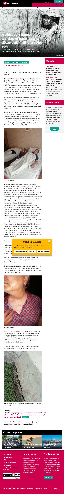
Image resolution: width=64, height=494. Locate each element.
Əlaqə (45, 488)
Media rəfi (16, 488)
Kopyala (25, 417)
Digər (58, 8)
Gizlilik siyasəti (8, 490)
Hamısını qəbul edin (21, 251)
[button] (62, 8)
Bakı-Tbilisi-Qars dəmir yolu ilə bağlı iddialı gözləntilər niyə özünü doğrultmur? (54, 82)
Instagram (8, 457)
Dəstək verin (59, 1)
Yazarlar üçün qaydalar (27, 488)
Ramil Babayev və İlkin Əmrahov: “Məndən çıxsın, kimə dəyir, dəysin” (54, 92)
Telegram (8, 465)
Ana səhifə (7, 422)
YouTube (8, 460)
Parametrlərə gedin (44, 251)
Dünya (49, 8)
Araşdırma (25, 8)
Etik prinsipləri (7, 488)
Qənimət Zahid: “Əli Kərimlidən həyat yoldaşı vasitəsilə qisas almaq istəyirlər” (54, 71)
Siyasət (4, 8)
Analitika (38, 8)
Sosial (14, 8)
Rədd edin (32, 251)
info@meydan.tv (10, 462)
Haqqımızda (38, 488)
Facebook (8, 454)
